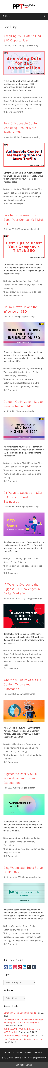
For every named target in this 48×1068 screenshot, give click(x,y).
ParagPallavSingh (39, 1058)
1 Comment (11, 390)
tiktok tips (36, 292)
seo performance (11, 108)
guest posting (9, 200)
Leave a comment (14, 112)
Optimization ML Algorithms (16, 386)
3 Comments (12, 573)
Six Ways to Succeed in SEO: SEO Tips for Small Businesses (23, 497)
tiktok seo (26, 292)
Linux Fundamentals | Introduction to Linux (23, 1039)
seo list (26, 661)
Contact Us (17, 1052)
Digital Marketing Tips (32, 97)
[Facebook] (5, 967)
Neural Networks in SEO (27, 383)
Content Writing (13, 97)
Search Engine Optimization (28, 101)
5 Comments (12, 762)
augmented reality (14, 838)
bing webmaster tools (30, 933)
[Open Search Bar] (44, 16)
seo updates (26, 108)
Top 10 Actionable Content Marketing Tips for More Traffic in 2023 (21, 128)
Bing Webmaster (13, 926)
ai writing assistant (15, 755)
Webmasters (22, 930)
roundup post (29, 658)
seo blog (24, 104)
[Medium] (29, 967)
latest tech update (14, 379)
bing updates (12, 933)
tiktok (18, 292)
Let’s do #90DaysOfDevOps (16, 1035)
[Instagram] (15, 967)
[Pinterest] (19, 967)
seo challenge (35, 104)
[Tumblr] (33, 967)
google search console (13, 937)
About (7, 1052)
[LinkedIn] (24, 967)
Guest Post (8, 101)
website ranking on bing (32, 940)
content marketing (14, 196)
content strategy (32, 196)
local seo (24, 566)
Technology (21, 376)
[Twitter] (10, 967)
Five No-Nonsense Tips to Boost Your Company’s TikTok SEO (23, 219)
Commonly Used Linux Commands (19, 1013)
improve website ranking (14, 474)
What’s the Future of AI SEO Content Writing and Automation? (22, 684)
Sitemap (27, 1052)
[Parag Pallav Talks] (24, 6)
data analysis (12, 104)
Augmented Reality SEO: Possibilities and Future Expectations (20, 778)
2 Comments (12, 856)
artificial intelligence (15, 368)
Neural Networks (16, 372)
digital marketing (14, 658)
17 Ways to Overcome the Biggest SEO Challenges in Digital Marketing (21, 589)
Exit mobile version (24, 1065)
